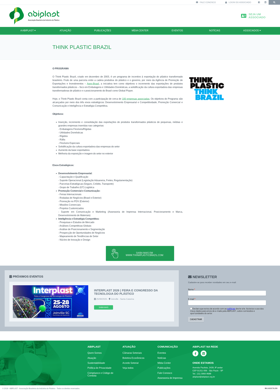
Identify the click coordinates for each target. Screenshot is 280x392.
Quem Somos (95, 353)
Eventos (177, 30)
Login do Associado (239, 2)
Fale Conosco (207, 2)
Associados (251, 30)
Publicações (102, 30)
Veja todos (128, 368)
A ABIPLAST (27, 30)
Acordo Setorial (131, 363)
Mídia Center (140, 30)
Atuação (92, 358)
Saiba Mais (103, 307)
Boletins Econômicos (133, 358)
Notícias (214, 30)
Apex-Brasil (93, 83)
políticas (231, 309)
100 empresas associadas (135, 99)
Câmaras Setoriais (132, 353)
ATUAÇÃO (65, 30)
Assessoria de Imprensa (170, 378)
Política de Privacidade (99, 368)
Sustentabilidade (96, 363)
